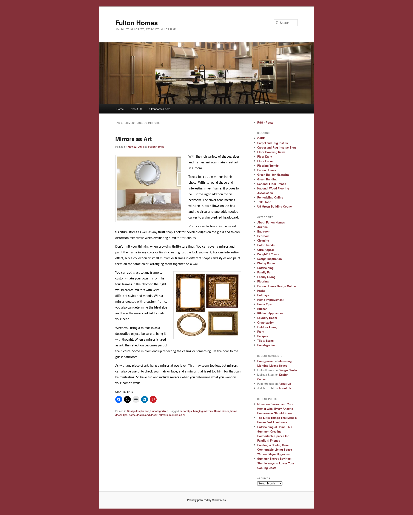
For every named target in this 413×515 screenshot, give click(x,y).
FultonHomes (156, 147)
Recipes (262, 336)
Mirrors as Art (133, 139)
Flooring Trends (268, 165)
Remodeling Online (270, 197)
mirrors (163, 415)
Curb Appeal (265, 250)
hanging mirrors (203, 411)
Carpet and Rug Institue (273, 143)
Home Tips (264, 304)
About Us (136, 109)
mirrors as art (177, 415)
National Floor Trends (271, 184)
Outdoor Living (267, 327)
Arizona (262, 227)
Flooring (263, 281)
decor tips (186, 411)
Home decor (221, 411)
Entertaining (265, 268)
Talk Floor (264, 202)
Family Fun (264, 272)
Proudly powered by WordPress (206, 500)
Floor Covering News (271, 152)
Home (120, 109)
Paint (260, 331)
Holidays (263, 295)
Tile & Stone (265, 340)
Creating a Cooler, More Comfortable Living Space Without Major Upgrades (274, 449)
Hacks (261, 291)
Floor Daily (264, 156)
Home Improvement (270, 300)
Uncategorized (159, 411)
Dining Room (266, 263)
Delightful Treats (268, 254)
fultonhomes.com (159, 109)
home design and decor (143, 415)
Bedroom (263, 236)
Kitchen (262, 309)
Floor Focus (265, 161)
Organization (265, 322)
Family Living (266, 277)
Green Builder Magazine (273, 174)
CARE (261, 138)
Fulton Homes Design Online (276, 286)
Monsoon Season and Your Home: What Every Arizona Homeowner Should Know (275, 408)
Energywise (265, 361)
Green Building (267, 179)
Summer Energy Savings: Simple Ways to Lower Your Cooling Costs (275, 463)
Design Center (288, 370)
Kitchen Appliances (270, 313)
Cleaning (263, 240)
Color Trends (265, 245)
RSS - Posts (265, 122)
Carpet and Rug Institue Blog (276, 147)
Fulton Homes (136, 22)
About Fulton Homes (271, 222)
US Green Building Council (275, 206)
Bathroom (263, 231)
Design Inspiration (138, 411)
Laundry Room (267, 318)
